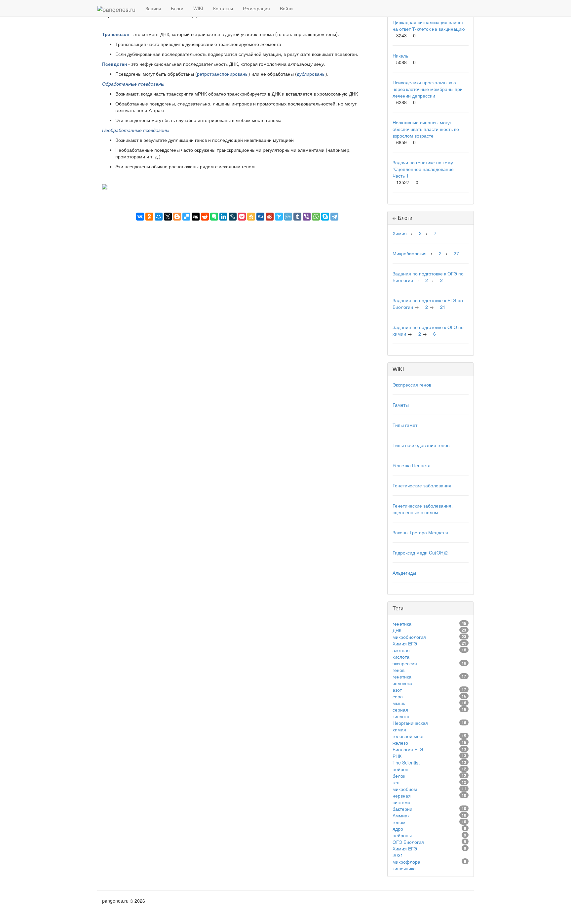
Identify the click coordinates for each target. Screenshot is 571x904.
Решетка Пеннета (412, 465)
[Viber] (307, 217)
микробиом (405, 789)
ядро (398, 828)
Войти (286, 8)
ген (396, 782)
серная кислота (401, 712)
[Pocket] (242, 217)
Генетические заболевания (422, 485)
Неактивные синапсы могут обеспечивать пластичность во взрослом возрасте (426, 129)
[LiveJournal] (233, 217)
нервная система (402, 798)
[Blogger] (177, 217)
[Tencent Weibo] (288, 217)
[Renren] (260, 217)
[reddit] (205, 217)
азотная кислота (401, 653)
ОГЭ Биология (408, 842)
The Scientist (406, 762)
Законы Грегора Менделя (420, 532)
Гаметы (401, 404)
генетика (402, 623)
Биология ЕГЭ (408, 749)
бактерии (402, 808)
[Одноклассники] (149, 217)
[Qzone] (251, 217)
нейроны (402, 835)
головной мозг (408, 736)
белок (399, 775)
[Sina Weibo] (270, 217)
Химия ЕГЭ (405, 643)
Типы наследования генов (421, 445)
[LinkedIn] (223, 217)
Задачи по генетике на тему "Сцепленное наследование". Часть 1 (425, 169)
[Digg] (196, 217)
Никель (400, 55)
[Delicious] (186, 217)
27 (456, 253)
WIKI (198, 8)
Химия (400, 233)
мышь (399, 703)
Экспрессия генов (412, 384)
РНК (397, 756)
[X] (168, 217)
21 (442, 307)
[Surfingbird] (279, 217)
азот (397, 689)
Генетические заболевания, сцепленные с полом (423, 508)
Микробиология (410, 253)
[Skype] (325, 217)
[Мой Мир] (159, 217)
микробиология (409, 637)
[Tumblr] (297, 217)
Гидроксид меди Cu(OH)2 (420, 552)
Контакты (223, 8)
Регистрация (256, 8)
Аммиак (401, 815)
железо (400, 742)
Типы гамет (405, 425)
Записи (153, 8)
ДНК (397, 630)
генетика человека (402, 679)
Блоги (177, 8)
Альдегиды (404, 572)
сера (398, 696)
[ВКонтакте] (140, 217)
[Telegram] (334, 217)
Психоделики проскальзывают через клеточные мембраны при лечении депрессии (428, 89)
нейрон (400, 769)
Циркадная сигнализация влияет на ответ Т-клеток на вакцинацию (429, 25)
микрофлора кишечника (406, 865)
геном (399, 822)
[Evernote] (214, 217)
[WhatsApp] (316, 217)
